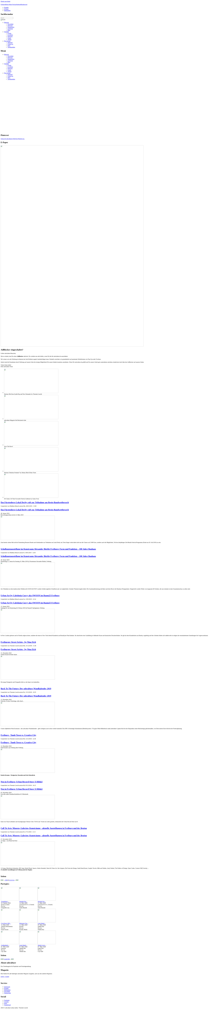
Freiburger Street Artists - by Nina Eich (18, 642)
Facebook (6, 1000)
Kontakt (6, 7)
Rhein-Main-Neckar (10, 4)
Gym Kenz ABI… (6, 923)
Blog (9, 30)
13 (12, 880)
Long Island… (42, 923)
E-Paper (6, 9)
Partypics (10, 36)
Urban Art (10, 44)
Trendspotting (11, 47)
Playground (7, 41)
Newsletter (7, 991)
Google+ (6, 1002)
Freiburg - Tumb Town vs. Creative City (18, 735)
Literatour (10, 28)
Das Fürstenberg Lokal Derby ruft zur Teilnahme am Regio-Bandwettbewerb (35, 502)
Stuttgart (18, 4)
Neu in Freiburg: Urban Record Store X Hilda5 (22, 782)
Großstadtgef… (5, 945)
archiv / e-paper (5, 976)
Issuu (5, 1003)
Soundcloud (7, 1005)
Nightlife (6, 32)
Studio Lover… (42, 945)
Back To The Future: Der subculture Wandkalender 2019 (26, 688)
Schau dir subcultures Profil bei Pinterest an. (13, 138)
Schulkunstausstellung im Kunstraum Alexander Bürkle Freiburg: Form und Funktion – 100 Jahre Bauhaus (48, 549)
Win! (9, 45)
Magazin (6, 22)
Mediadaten (7, 10)
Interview (10, 25)
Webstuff (10, 42)
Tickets (9, 39)
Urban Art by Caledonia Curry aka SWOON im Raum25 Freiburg (30, 595)
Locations (10, 35)
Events (9, 33)
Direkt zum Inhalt (5, 1)
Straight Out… (23, 901)
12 (11, 880)
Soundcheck (11, 27)
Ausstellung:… (5, 901)
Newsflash (10, 24)
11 (9, 880)
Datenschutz (7, 993)
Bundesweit (24, 4)
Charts (9, 38)
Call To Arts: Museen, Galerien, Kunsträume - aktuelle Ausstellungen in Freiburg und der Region (44, 828)
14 (13, 880)
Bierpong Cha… (23, 923)
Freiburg (3, 4)
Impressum (7, 987)
